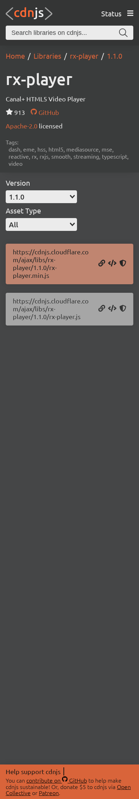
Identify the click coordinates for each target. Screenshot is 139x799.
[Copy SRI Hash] (122, 264)
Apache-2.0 (22, 125)
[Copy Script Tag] (112, 264)
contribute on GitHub (56, 780)
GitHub (48, 112)
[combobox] (41, 196)
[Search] (123, 32)
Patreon (49, 793)
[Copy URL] (101, 264)
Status (111, 13)
